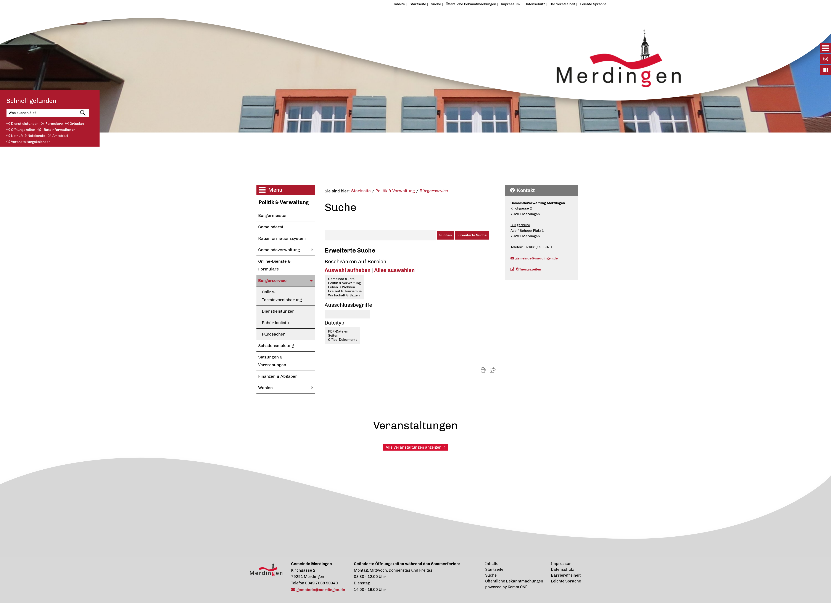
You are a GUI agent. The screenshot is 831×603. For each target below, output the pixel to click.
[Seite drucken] (483, 370)
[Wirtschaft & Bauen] (344, 295)
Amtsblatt (60, 136)
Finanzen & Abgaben (278, 376)
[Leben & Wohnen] (344, 287)
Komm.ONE (518, 587)
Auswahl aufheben (348, 270)
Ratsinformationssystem (282, 238)
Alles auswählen (394, 270)
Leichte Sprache (593, 4)
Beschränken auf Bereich (355, 261)
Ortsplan (77, 124)
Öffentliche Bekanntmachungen (471, 4)
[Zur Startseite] (395, 37)
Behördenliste (275, 322)
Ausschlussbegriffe (348, 305)
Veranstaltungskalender (30, 142)
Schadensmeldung (276, 345)
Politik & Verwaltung (284, 202)
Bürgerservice (272, 280)
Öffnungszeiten (23, 130)
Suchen (445, 235)
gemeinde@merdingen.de (536, 258)
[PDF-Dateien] (342, 331)
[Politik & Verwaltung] (344, 283)
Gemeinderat (270, 226)
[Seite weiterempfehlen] (493, 370)
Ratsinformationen (60, 130)
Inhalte (399, 4)
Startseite (418, 4)
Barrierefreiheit (562, 4)
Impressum (510, 4)
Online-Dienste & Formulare (274, 265)
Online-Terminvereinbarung (282, 296)
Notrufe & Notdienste (28, 136)
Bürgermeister (272, 215)
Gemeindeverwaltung (279, 249)
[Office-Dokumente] (342, 339)
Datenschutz (535, 4)
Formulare (54, 124)
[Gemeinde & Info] (344, 279)
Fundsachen (273, 334)
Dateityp (334, 323)
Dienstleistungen (24, 124)
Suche (436, 4)
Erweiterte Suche (471, 235)
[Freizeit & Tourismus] (344, 291)
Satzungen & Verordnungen (272, 361)
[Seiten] (342, 335)
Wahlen (265, 387)
